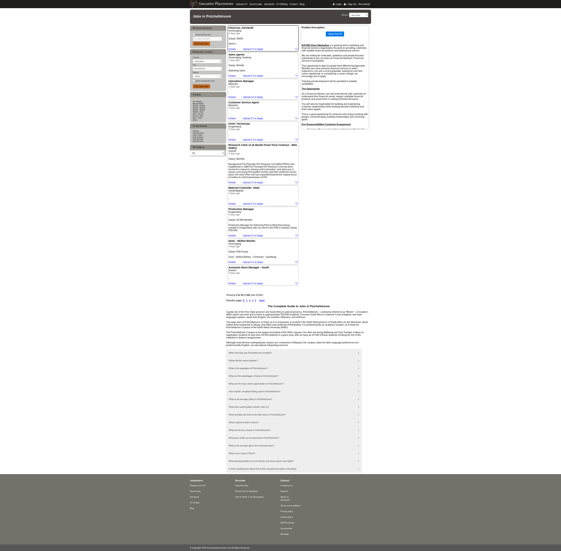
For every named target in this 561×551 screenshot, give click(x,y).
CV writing (194, 502)
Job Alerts (269, 4)
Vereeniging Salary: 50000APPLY (246, 38)
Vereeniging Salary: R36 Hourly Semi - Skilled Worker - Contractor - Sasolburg (252, 251)
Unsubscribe (286, 528)
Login (339, 4)
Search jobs (256, 4)
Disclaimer (285, 500)
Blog (302, 4)
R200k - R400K (199, 106)
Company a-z (286, 485)
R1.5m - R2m (198, 116)
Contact (294, 4)
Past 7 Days (197, 135)
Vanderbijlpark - (245, 195)
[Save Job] (296, 49)
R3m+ (195, 120)
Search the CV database (246, 491)
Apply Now (334, 34)
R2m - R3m (197, 118)
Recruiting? (364, 4)
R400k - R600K (199, 108)
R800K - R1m (198, 112)
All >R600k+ (198, 102)
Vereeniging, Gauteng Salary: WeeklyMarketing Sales (245, 65)
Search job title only (203, 35)
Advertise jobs (241, 485)
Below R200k (198, 104)
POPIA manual (287, 523)
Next (262, 300)
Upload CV (241, 4)
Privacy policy (286, 511)
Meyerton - (245, 89)
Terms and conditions (290, 505)
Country (196, 57)
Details (232, 49)
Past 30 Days (198, 139)
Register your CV (198, 485)
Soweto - (248, 275)
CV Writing (282, 4)
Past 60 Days (198, 141)
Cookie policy (286, 517)
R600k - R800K (199, 110)
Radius (196, 73)
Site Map (284, 534)
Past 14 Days (198, 137)
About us (284, 497)
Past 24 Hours (198, 133)
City (194, 65)
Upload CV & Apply (253, 49)
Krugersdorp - (245, 131)
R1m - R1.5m (198, 114)
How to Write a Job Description (249, 497)
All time (196, 131)
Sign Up (352, 4)
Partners (284, 491)
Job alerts (194, 497)
